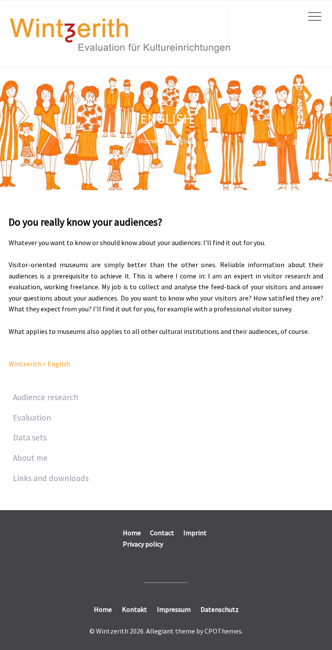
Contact (162, 532)
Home (147, 140)
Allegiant (160, 631)
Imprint (195, 532)
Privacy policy (143, 544)
